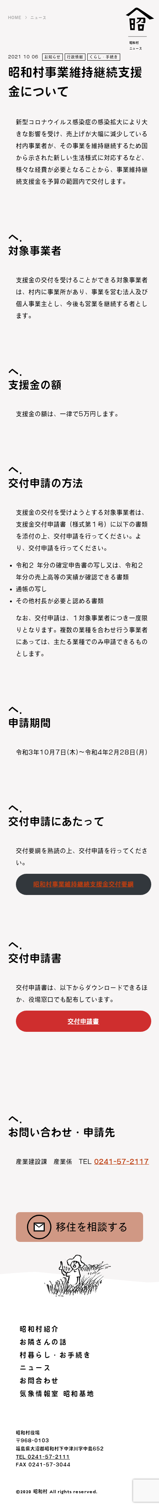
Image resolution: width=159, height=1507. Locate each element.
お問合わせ (40, 1380)
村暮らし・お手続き (55, 1355)
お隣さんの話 (44, 1342)
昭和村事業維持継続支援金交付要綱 (83, 884)
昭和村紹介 (40, 1329)
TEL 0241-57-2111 (43, 1457)
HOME (14, 17)
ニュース (38, 17)
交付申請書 (83, 1021)
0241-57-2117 (121, 1162)
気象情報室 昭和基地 (57, 1393)
